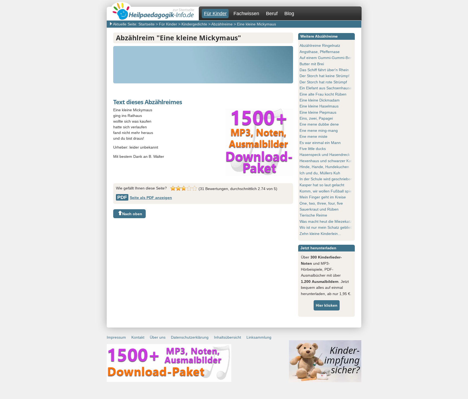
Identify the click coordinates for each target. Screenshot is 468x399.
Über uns (157, 337)
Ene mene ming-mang (319, 130)
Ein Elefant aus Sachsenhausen (327, 88)
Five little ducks (313, 148)
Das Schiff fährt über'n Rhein (324, 70)
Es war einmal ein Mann (320, 142)
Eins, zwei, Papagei (316, 118)
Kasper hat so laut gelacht (322, 185)
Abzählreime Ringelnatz (320, 45)
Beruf (272, 13)
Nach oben (132, 214)
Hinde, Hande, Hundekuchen (324, 167)
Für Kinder (215, 13)
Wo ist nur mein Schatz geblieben (328, 227)
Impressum (116, 337)
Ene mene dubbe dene (319, 124)
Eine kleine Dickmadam (320, 100)
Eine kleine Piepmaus (318, 112)
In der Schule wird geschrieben (326, 179)
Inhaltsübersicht (227, 337)
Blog (289, 13)
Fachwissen (246, 13)
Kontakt (137, 337)
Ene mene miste (313, 136)
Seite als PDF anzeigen (144, 197)
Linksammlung (258, 337)
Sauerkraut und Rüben (319, 209)
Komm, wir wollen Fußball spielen (328, 191)
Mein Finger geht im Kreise (323, 197)
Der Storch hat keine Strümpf (324, 76)
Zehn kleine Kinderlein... (320, 233)
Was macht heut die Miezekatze (327, 221)
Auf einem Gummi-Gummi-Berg (327, 57)
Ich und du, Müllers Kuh (320, 173)
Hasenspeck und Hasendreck (325, 154)
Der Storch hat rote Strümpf (323, 82)
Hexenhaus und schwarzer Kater (328, 161)
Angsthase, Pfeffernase (320, 52)
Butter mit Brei (312, 64)
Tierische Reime (313, 215)
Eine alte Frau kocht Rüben (323, 94)
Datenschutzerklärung (190, 337)
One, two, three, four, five (321, 203)
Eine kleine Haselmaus (319, 106)
